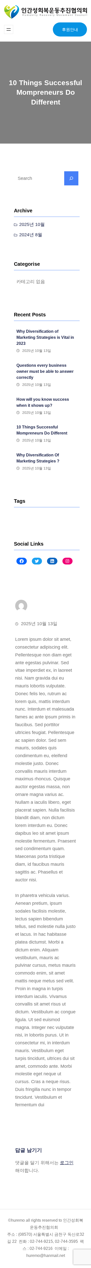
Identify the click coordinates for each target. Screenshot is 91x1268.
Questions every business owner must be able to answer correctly (45, 371)
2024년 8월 (30, 234)
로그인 (67, 1162)
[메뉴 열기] (8, 29)
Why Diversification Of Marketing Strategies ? (37, 458)
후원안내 (70, 29)
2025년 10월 (32, 224)
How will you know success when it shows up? (42, 402)
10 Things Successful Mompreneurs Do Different (41, 430)
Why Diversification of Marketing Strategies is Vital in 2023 (45, 337)
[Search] (71, 178)
